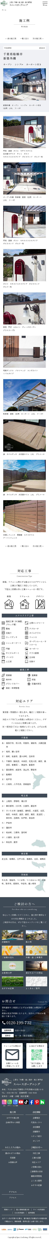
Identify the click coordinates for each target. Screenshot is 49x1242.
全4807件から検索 (13, 1122)
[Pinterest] (36, 1102)
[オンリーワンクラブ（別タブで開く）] (40, 1229)
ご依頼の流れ (36, 1166)
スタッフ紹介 (36, 1136)
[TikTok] (26, 1102)
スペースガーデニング (18, 4)
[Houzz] (42, 1102)
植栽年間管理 (36, 1176)
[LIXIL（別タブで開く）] (4, 1229)
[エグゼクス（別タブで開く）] (45, 1229)
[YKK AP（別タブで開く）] (14, 1229)
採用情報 (31, 1213)
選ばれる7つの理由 (12, 1153)
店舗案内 (36, 1131)
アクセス (12, 1197)
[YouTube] (20, 1102)
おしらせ (36, 1140)
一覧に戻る (24, 38)
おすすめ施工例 (12, 1117)
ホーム (4, 10)
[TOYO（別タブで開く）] (28, 1229)
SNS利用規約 (19, 1213)
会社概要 (36, 1127)
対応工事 (36, 1153)
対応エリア (36, 1162)
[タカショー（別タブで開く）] (20, 1229)
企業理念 (36, 1117)
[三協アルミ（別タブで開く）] (9, 1229)
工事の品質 (36, 1157)
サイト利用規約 (39, 1210)
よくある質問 (36, 1180)
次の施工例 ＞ (38, 38)
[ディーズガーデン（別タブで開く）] (34, 1229)
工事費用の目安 (36, 1171)
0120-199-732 (17, 1022)
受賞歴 (12, 1157)
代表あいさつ (36, 1122)
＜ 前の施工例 (10, 38)
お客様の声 (12, 1162)
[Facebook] (31, 1102)
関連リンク (8, 1210)
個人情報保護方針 (22, 1210)
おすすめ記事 (36, 1185)
